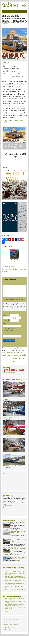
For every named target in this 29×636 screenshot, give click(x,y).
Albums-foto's (7, 622)
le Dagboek (7, 627)
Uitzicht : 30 (15, 581)
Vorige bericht (9, 362)
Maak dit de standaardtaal (9, 372)
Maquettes (15, 619)
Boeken (6, 624)
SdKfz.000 (24, 22)
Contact (16, 624)
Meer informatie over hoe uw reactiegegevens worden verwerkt (14, 353)
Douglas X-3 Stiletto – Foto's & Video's (18, 540)
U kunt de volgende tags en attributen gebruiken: (12, 300)
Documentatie (7, 619)
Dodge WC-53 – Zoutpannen (18, 548)
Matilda (4, 271)
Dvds (11, 624)
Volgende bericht (19, 358)
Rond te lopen (16, 622)
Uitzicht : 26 (14, 585)
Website (5, 334)
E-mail (4, 323)
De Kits (13, 627)
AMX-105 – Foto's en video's (18, 557)
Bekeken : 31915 (15, 604)
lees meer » (21, 529)
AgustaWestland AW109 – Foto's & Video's (18, 531)
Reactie (4, 283)
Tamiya (6, 62)
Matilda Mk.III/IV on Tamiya (17, 120)
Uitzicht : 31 (14, 576)
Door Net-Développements (10, 629)
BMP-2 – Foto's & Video (17, 522)
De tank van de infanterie (17, 269)
